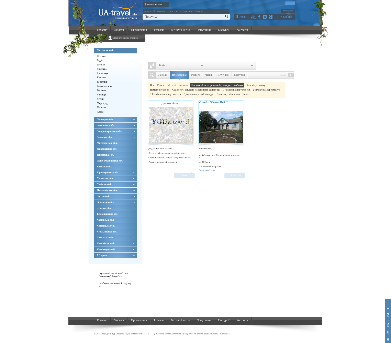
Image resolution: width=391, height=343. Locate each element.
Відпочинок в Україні (126, 18)
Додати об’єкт (170, 103)
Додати (184, 175)
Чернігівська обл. (106, 243)
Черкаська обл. (105, 237)
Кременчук (102, 73)
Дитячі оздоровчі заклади (198, 94)
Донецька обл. (104, 137)
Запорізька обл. (105, 154)
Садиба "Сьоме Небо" (213, 102)
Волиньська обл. (106, 125)
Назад (283, 75)
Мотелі (171, 85)
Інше (246, 94)
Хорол (100, 111)
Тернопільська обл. (107, 213)
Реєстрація (288, 10)
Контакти (242, 29)
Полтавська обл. (106, 50)
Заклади (147, 11)
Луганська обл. (105, 178)
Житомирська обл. (107, 143)
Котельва (101, 90)
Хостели (183, 85)
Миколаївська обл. (107, 190)
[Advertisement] (223, 47)
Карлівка (101, 77)
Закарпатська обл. (107, 148)
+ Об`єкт (286, 16)
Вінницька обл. (105, 119)
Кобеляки (102, 81)
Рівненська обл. (105, 202)
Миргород (102, 103)
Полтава (101, 56)
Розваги (170, 11)
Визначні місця (180, 29)
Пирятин (101, 107)
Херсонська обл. (106, 225)
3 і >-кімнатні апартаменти (165, 94)
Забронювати (234, 175)
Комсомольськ (104, 86)
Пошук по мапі (154, 4)
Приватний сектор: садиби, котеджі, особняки (217, 85)
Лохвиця (101, 94)
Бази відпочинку (255, 85)
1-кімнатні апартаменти (236, 89)
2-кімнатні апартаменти (266, 89)
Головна (102, 29)
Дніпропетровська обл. (109, 131)
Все (152, 85)
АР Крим (102, 255)
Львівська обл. (105, 184)
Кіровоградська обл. (108, 172)
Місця (178, 11)
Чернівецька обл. (106, 249)
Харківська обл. (105, 219)
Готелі (161, 85)
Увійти (242, 16)
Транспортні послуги (228, 94)
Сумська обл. (104, 208)
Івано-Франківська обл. (110, 160)
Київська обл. (104, 166)
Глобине (101, 64)
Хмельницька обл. (107, 231)
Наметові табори (159, 89)
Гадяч (100, 60)
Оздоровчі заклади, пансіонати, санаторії (196, 89)
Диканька (102, 68)
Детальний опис (207, 170)
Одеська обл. (104, 196)
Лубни (100, 98)
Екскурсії (199, 11)
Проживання (159, 11)
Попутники (188, 11)
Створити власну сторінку (125, 38)
